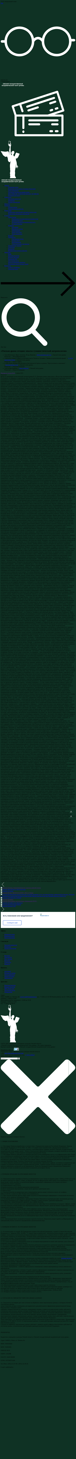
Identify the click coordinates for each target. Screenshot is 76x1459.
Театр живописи (9, 938)
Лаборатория (8, 978)
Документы (8, 957)
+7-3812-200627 (30, 1055)
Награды (7, 960)
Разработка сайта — (7, 1050)
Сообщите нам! (12, 923)
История (7, 955)
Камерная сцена (9, 936)
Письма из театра (9, 973)
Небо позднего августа (44, 355)
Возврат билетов (9, 987)
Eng (2, 3)
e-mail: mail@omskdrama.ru (28, 997)
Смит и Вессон (24, 368)
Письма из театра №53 (8, 373)
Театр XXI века (9, 976)
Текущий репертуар (10, 945)
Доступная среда (9, 990)
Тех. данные (8, 959)
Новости (7, 964)
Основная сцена (9, 934)
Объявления (8, 992)
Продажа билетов (10, 985)
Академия (7, 971)
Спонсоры (7, 962)
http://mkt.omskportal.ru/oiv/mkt (14, 1053)
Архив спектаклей (10, 948)
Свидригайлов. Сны (11, 365)
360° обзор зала (9, 988)
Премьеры (7, 947)
